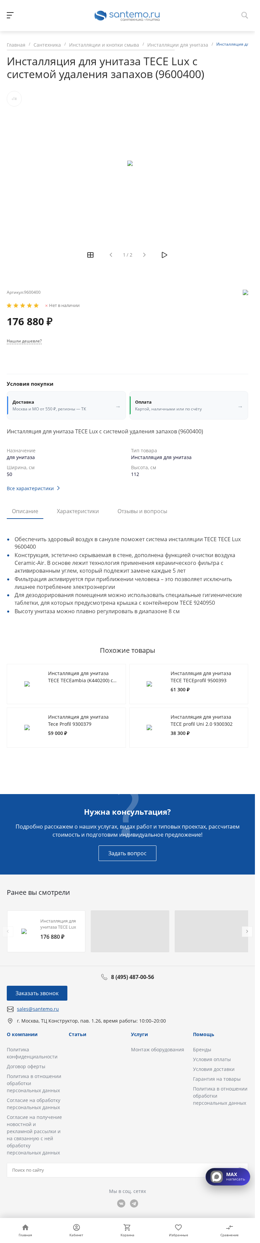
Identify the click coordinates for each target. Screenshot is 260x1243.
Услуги (139, 1034)
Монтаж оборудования (157, 1049)
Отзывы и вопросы (142, 511)
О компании (22, 1034)
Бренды (202, 1049)
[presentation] (7, 931)
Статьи (77, 1034)
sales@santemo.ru (38, 1009)
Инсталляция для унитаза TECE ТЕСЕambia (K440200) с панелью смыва (80, 680)
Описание (25, 511)
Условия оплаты (212, 1059)
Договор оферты (26, 1066)
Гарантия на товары (217, 1079)
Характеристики (78, 511)
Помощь (203, 1034)
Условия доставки (214, 1069)
